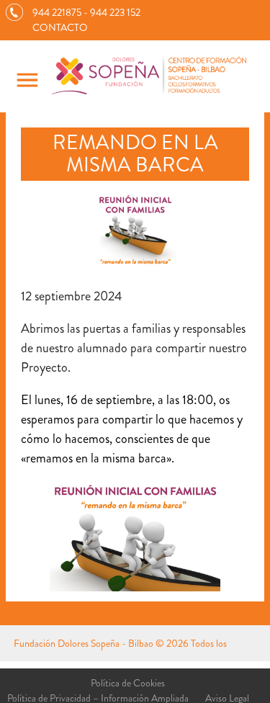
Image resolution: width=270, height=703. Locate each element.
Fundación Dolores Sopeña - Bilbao (83, 643)
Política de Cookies (128, 683)
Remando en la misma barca (135, 153)
